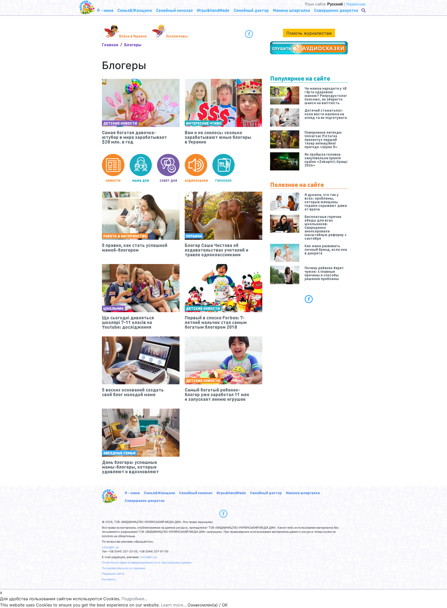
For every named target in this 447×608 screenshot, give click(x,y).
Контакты (108, 579)
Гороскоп (223, 181)
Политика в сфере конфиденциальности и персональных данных (147, 562)
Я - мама (132, 492)
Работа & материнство (125, 236)
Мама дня (140, 181)
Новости (113, 181)
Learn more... (173, 604)
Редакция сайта (113, 573)
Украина (194, 236)
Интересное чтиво (203, 123)
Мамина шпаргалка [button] (291, 10)
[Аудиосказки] (309, 47)
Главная (110, 44)
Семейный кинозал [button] (174, 10)
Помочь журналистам (309, 33)
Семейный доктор (266, 492)
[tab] (308, 298)
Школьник (113, 308)
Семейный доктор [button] (251, 10)
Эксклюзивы (177, 36)
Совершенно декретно (145, 500)
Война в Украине (133, 36)
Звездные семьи (119, 453)
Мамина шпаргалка (303, 492)
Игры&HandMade (231, 492)
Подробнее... (134, 598)
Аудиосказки (196, 181)
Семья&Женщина (159, 492)
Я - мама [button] (105, 10)
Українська (355, 4)
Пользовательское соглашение (123, 568)
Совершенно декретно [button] (336, 10)
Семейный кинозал (195, 492)
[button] (364, 10)
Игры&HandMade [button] (213, 10)
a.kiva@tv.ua (110, 547)
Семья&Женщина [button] (134, 10)
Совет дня (168, 181)
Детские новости (120, 123)
